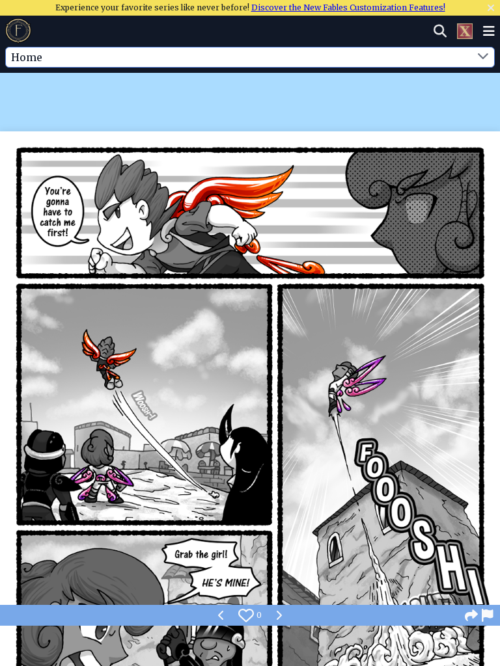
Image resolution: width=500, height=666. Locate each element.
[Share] (471, 615)
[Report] (488, 615)
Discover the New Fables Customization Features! (348, 7)
